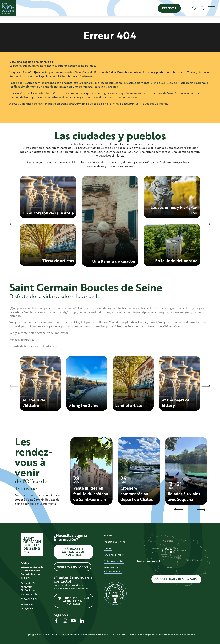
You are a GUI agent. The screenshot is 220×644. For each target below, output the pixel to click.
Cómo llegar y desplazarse (176, 579)
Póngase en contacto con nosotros (73, 551)
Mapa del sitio (153, 634)
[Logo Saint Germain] (32, 544)
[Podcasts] (115, 593)
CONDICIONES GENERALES (125, 634)
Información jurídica (94, 634)
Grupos (108, 548)
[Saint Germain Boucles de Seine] (8, 8)
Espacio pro (110, 541)
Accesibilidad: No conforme (179, 634)
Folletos (108, 535)
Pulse (122, 541)
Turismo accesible (114, 561)
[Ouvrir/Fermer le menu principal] (214, 8)
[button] (202, 8)
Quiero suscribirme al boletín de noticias (74, 600)
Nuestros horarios (72, 566)
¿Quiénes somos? (114, 554)
